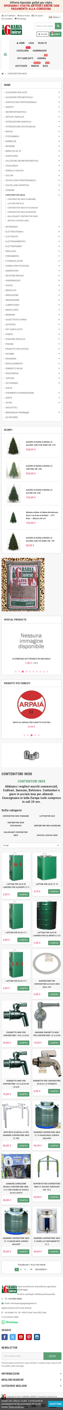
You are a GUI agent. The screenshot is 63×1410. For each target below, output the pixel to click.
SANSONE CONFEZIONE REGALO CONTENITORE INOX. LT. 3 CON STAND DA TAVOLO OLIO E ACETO (16, 1188)
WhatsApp (20, 19)
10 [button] (47, 672)
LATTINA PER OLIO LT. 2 (16, 933)
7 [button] (37, 672)
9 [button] (44, 672)
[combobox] (48, 26)
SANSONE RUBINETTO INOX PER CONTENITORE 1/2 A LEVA (46, 1034)
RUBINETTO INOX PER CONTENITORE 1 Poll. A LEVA (16, 1034)
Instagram (37, 1337)
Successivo (41, 1269)
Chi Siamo (38, 16)
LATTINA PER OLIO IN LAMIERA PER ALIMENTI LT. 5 (16, 885)
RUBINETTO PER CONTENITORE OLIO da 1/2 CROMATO (47, 1082)
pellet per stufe (42, 2)
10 (31, 1269)
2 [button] (19, 672)
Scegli (6, 845)
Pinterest (29, 1337)
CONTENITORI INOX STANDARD (16, 816)
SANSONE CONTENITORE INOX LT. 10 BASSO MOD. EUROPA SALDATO (47, 1135)
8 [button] (40, 672)
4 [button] (26, 672)
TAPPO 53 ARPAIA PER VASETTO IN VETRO (25, 722)
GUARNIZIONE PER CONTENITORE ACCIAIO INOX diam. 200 (47, 984)
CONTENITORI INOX (31, 781)
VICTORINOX (8, 16)
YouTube (21, 1337)
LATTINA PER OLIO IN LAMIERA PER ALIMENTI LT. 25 (46, 934)
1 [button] (16, 672)
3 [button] (23, 672)
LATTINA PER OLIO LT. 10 (47, 884)
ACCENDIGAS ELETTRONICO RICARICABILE (23, 659)
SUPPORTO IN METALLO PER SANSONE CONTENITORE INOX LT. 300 (16, 1135)
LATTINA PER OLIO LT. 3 (16, 981)
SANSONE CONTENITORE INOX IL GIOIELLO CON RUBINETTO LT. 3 (47, 1241)
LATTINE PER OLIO (47, 816)
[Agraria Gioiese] (12, 29)
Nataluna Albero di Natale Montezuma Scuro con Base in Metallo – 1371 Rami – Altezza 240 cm (42, 515)
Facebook (5, 1337)
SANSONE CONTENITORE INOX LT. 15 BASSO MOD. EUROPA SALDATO (16, 1241)
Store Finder (23, 16)
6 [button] (33, 672)
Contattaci (8, 19)
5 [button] (30, 672)
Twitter (13, 1337)
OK (54, 1356)
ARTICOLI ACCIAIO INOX (47, 835)
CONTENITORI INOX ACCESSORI (47, 825)
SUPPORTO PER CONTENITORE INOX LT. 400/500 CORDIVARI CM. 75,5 (46, 1187)
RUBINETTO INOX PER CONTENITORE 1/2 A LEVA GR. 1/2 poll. (16, 1084)
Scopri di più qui (16, 1407)
